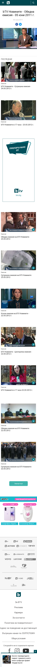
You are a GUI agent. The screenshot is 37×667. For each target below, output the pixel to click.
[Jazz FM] (29, 578)
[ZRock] (24, 585)
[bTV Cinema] (28, 541)
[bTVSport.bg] (28, 559)
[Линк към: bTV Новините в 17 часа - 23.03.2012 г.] (18, 119)
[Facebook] (9, 650)
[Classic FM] (13, 585)
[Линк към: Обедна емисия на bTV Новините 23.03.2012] (18, 230)
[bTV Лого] (18, 594)
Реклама (18, 607)
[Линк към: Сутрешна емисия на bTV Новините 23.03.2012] (18, 269)
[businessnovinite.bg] (30, 554)
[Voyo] (6, 559)
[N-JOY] (7, 578)
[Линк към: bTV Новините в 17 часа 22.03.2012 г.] (18, 384)
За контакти (19, 617)
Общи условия (18, 638)
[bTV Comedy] (16, 541)
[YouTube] (26, 650)
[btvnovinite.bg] (18, 554)
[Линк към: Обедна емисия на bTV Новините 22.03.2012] (18, 422)
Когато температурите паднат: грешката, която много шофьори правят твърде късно (21, 659)
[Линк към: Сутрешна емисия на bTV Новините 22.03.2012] (18, 460)
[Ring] (30, 546)
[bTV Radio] (18, 578)
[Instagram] (17, 650)
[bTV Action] (8, 546)
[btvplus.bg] (6, 554)
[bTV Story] (20, 546)
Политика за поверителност (18, 623)
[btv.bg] (6, 541)
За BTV (18, 602)
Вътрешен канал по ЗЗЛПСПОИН (18, 633)
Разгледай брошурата (25, 499)
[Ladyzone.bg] (16, 559)
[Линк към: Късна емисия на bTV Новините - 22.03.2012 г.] (18, 307)
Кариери (18, 612)
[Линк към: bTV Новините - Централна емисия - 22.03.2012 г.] (18, 345)
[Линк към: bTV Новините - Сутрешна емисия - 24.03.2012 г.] (18, 80)
